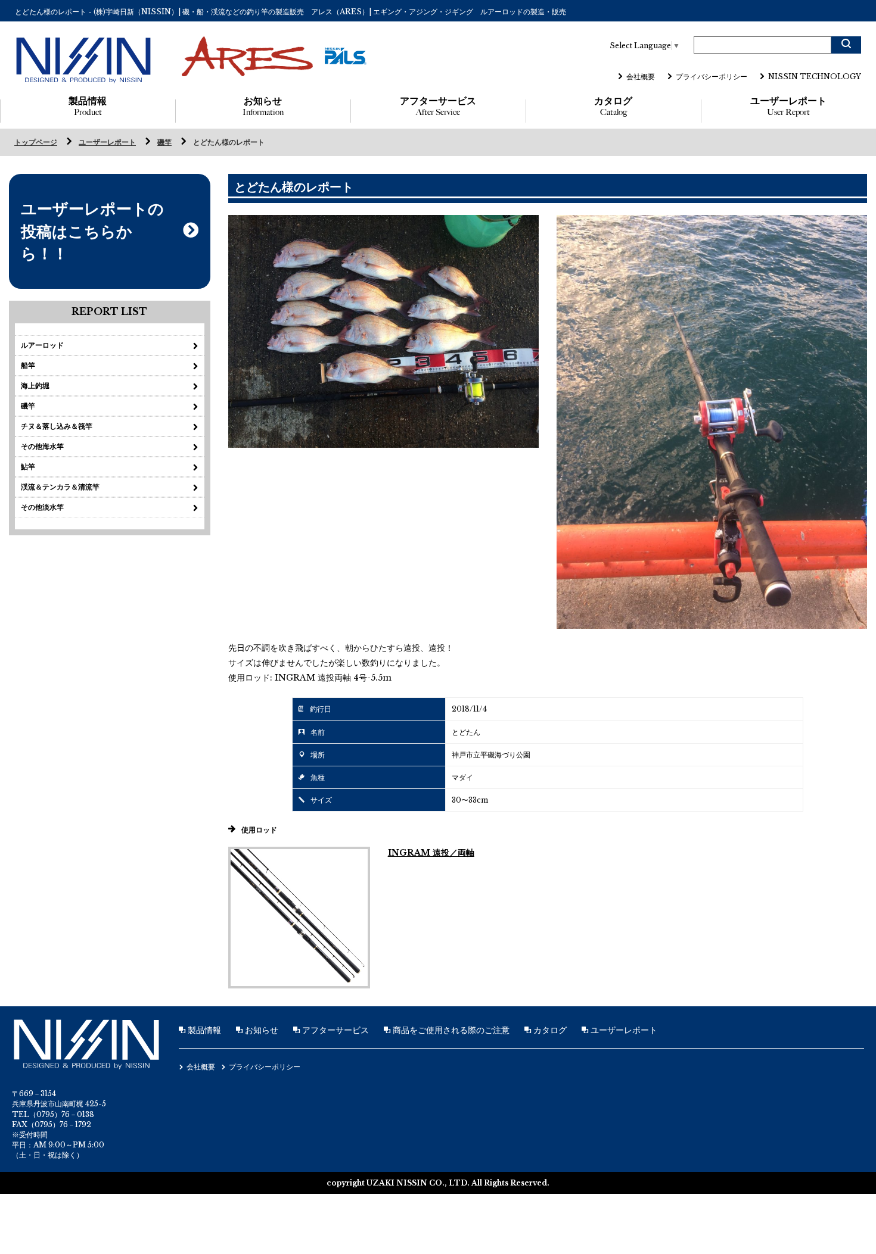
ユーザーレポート (788, 106)
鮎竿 (28, 466)
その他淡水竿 (42, 507)
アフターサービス (438, 106)
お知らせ (263, 106)
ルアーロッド (42, 345)
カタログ (613, 106)
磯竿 (164, 142)
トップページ (35, 142)
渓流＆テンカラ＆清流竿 (60, 486)
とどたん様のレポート (229, 142)
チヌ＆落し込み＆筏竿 (56, 426)
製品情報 (88, 106)
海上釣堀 (35, 385)
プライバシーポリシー (711, 76)
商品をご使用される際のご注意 (450, 1030)
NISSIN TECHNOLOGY (814, 76)
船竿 (28, 365)
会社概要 (640, 76)
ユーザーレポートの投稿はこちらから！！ (92, 231)
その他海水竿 (42, 446)
